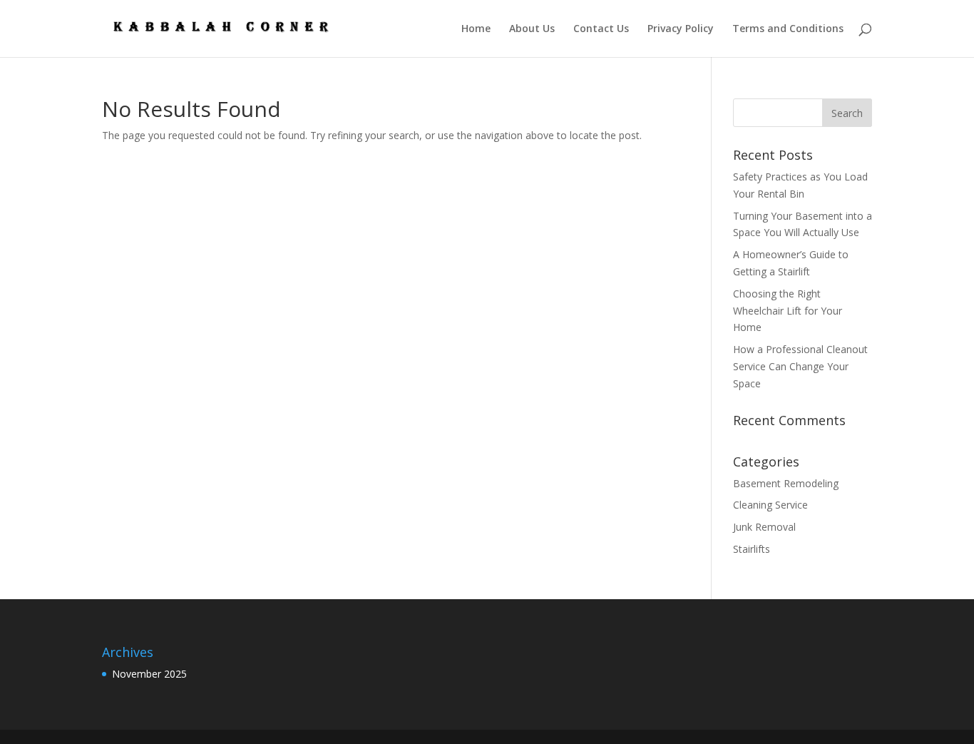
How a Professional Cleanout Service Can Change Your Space (800, 366)
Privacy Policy (680, 29)
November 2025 (149, 674)
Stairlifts (751, 549)
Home (476, 29)
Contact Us (601, 29)
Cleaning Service (770, 504)
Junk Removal (764, 527)
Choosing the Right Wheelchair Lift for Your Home (787, 311)
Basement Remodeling (786, 483)
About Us (532, 29)
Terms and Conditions (788, 29)
